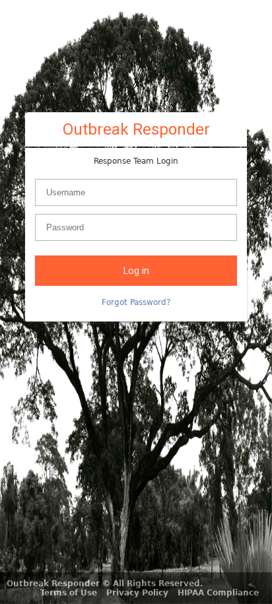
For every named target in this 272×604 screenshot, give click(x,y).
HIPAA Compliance (218, 592)
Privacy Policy (137, 592)
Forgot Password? (136, 302)
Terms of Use (68, 592)
